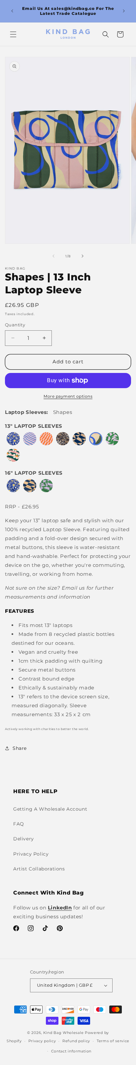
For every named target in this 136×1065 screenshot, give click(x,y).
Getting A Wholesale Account (50, 809)
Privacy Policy (31, 854)
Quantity (15, 324)
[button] (13, 34)
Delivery (23, 839)
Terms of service (113, 1041)
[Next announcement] (124, 11)
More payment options (68, 396)
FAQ (18, 824)
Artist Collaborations (39, 869)
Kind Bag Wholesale (64, 1032)
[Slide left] (53, 256)
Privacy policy (42, 1041)
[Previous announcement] (12, 11)
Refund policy (76, 1041)
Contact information (71, 1051)
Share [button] (20, 748)
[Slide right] (82, 256)
